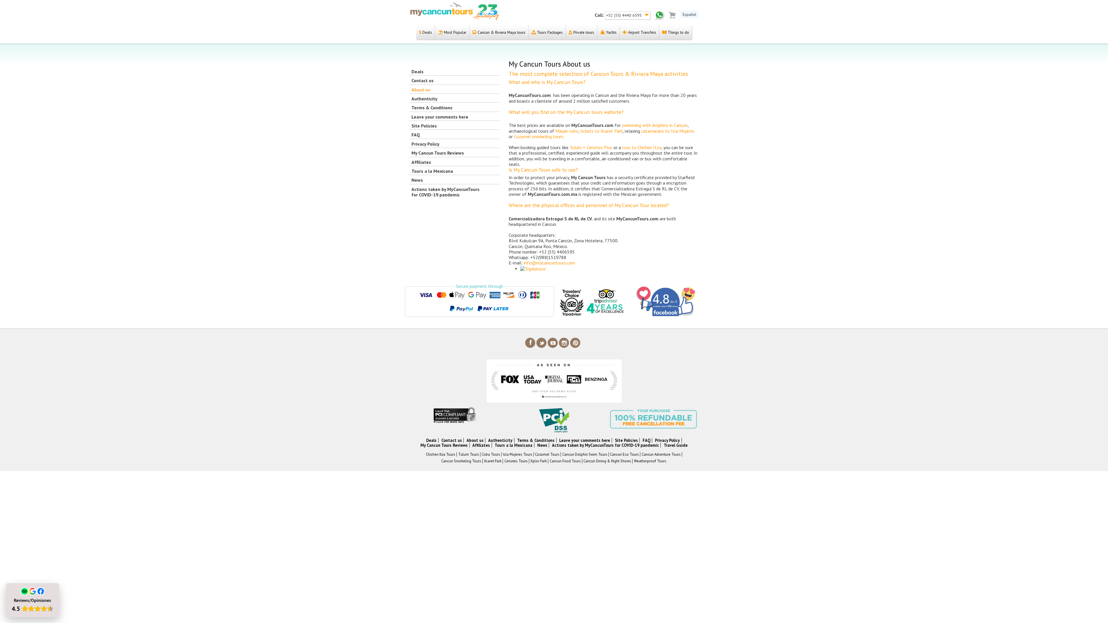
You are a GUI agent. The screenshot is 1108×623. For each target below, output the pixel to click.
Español (689, 14)
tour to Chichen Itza (641, 147)
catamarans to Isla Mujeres (668, 131)
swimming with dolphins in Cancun (655, 125)
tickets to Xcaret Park (601, 131)
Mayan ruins (566, 131)
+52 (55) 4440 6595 (624, 15)
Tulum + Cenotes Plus (591, 147)
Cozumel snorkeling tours (538, 136)
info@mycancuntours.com (549, 263)
